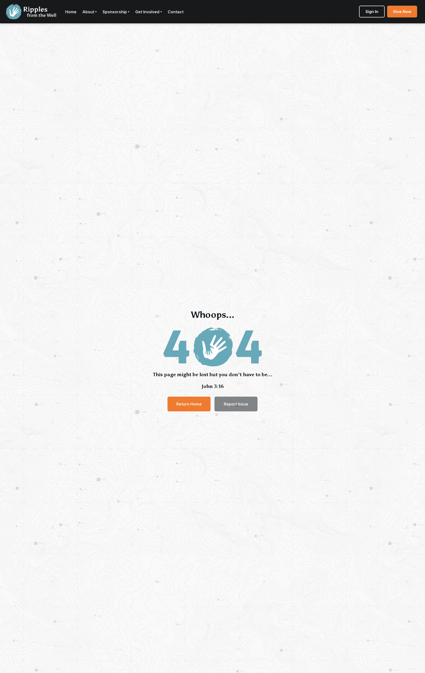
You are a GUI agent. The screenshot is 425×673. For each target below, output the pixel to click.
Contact (175, 11)
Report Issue (236, 404)
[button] (89, 12)
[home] (31, 11)
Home (70, 11)
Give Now (402, 11)
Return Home (189, 404)
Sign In (371, 11)
